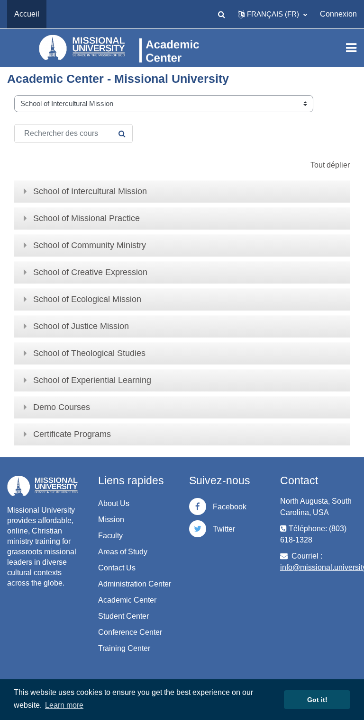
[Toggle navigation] (351, 47)
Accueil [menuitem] (26, 14)
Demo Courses (61, 407)
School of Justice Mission (81, 326)
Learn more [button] (64, 705)
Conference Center (130, 632)
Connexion (338, 14)
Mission (111, 520)
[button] (221, 14)
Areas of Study (122, 552)
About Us (113, 503)
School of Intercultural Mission (90, 191)
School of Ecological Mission (87, 299)
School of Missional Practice (86, 218)
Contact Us (117, 568)
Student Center (123, 616)
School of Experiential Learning (92, 380)
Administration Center (134, 584)
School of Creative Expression (90, 272)
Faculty (110, 536)
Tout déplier (330, 165)
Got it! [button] (317, 699)
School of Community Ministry (89, 245)
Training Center (124, 648)
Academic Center (127, 600)
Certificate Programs (72, 434)
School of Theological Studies (89, 353)
